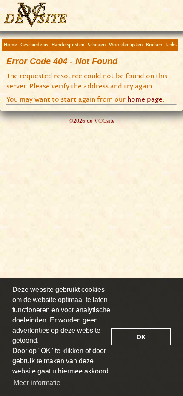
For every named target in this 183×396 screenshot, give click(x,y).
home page (145, 99)
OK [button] (141, 337)
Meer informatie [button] (37, 382)
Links (171, 44)
